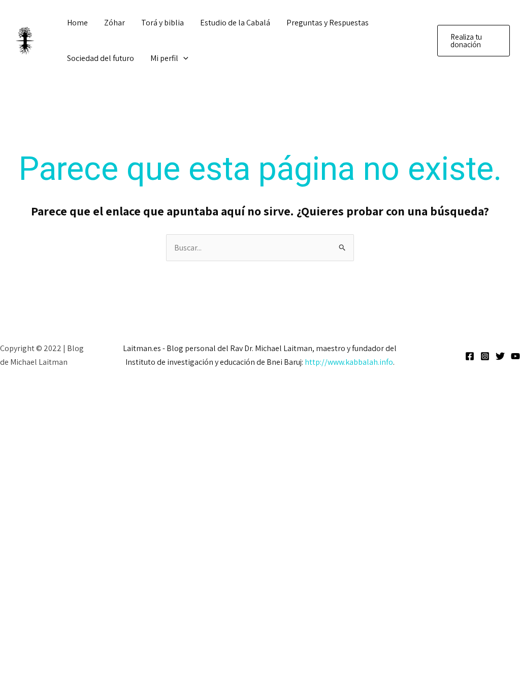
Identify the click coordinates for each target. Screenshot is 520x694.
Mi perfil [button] (164, 58)
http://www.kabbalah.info (349, 362)
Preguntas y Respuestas (327, 22)
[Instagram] (485, 356)
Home (77, 22)
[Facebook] (469, 356)
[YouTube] (515, 356)
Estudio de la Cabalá (235, 22)
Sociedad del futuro (100, 58)
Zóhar (114, 22)
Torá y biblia (162, 22)
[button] (183, 58)
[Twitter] (500, 356)
